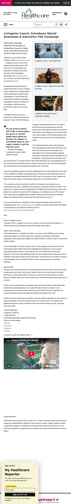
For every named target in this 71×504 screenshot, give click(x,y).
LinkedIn (7, 323)
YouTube (7, 331)
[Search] (56, 24)
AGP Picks (6, 3)
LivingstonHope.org (27, 205)
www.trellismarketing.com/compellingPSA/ (19, 210)
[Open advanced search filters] (61, 24)
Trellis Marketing (21, 76)
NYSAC (15, 81)
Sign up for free (20, 494)
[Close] (36, 464)
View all (66, 3)
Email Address (11, 486)
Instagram (7, 326)
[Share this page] (66, 24)
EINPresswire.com (22, 60)
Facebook (7, 328)
